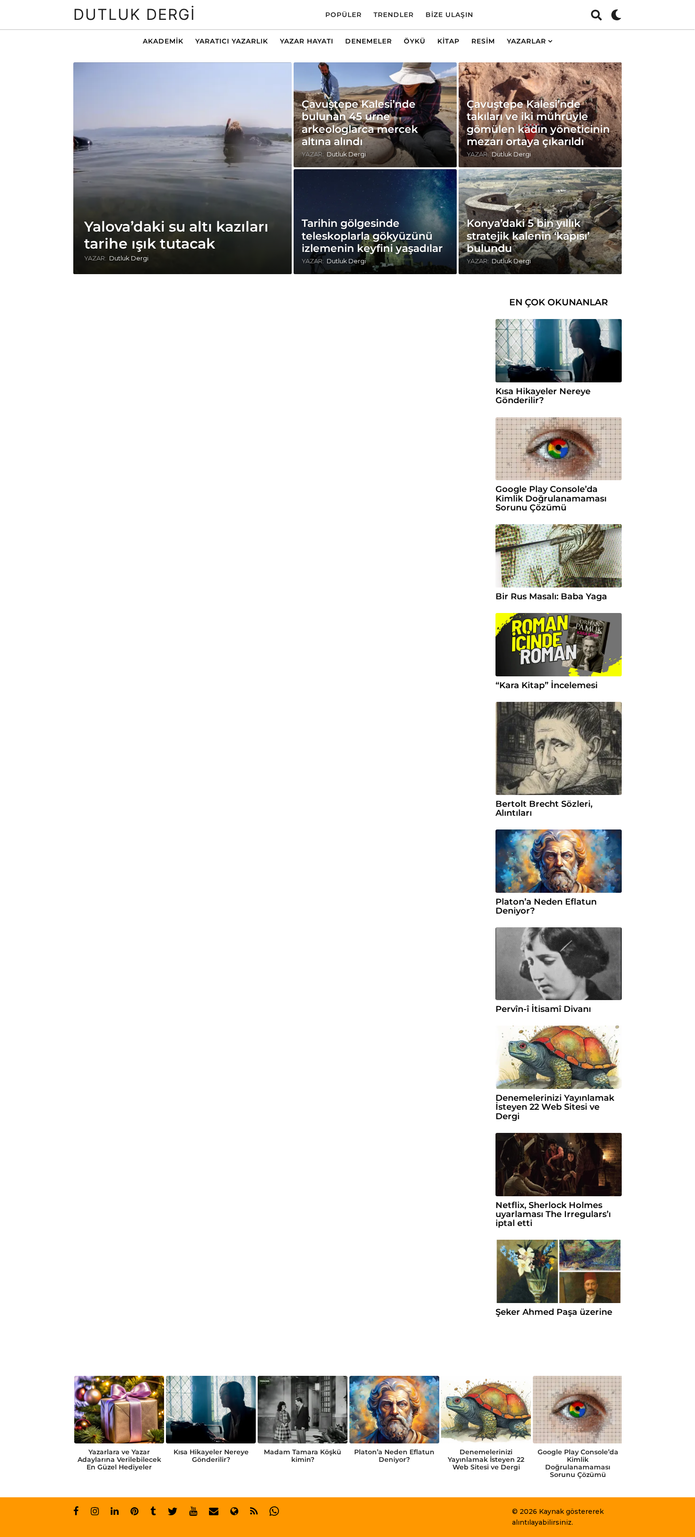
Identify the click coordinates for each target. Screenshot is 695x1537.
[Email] (213, 1511)
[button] (596, 14)
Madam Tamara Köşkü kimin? (302, 1456)
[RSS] (254, 1511)
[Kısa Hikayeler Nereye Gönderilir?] (558, 350)
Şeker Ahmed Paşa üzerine (553, 1312)
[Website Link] (234, 1511)
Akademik (163, 41)
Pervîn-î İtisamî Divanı (543, 1009)
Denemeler (368, 41)
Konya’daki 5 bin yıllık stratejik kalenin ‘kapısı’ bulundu (528, 236)
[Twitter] (172, 1511)
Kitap (448, 41)
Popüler (343, 14)
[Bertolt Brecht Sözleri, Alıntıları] (558, 748)
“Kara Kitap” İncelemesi (546, 685)
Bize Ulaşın (449, 14)
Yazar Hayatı (306, 41)
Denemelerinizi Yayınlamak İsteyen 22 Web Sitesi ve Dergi (554, 1107)
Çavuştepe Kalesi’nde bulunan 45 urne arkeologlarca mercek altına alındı (360, 123)
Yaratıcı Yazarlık (231, 41)
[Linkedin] (115, 1511)
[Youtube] (193, 1511)
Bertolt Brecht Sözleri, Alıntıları (543, 808)
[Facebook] (76, 1511)
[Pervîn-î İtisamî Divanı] (558, 963)
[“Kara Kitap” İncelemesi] (558, 644)
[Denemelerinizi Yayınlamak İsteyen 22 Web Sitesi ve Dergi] (558, 1057)
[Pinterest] (134, 1511)
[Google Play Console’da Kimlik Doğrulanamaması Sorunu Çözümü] (558, 449)
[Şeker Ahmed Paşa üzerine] (558, 1271)
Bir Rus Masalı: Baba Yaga (551, 596)
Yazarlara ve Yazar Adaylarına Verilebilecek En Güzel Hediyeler (119, 1459)
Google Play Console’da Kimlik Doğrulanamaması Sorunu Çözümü (551, 498)
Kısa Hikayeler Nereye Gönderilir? (543, 396)
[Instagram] (95, 1511)
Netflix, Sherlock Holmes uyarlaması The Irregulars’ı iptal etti (553, 1214)
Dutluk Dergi (134, 14)
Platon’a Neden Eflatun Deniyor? (546, 906)
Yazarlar (526, 41)
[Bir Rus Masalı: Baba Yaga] (558, 555)
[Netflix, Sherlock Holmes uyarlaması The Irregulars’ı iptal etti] (558, 1164)
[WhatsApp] (274, 1511)
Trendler (394, 14)
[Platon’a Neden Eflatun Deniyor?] (558, 861)
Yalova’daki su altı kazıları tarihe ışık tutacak (176, 235)
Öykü (415, 41)
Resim (483, 41)
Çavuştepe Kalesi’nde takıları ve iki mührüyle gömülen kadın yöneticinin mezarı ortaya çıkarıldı (538, 123)
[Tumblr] (153, 1511)
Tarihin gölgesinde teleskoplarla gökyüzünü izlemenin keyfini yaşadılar (372, 236)
